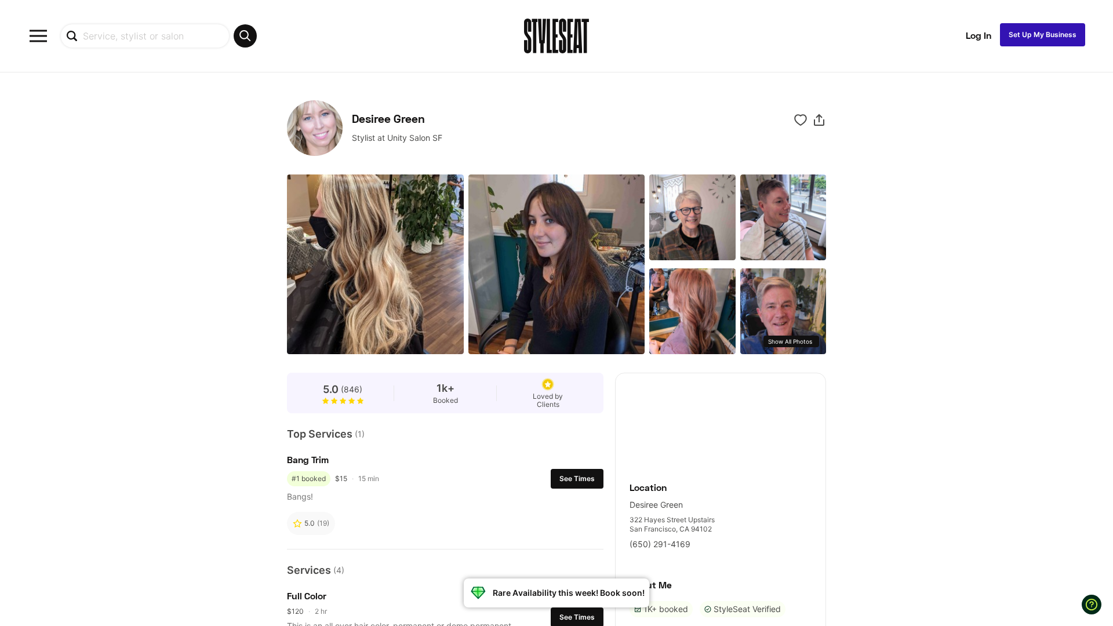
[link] (720, 421)
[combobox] (158, 36)
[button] (819, 120)
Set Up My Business (1042, 34)
